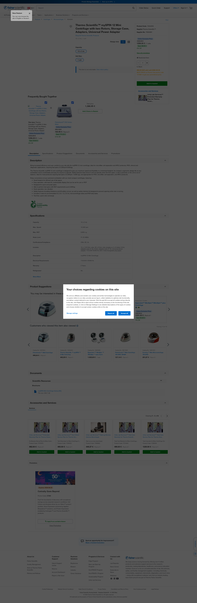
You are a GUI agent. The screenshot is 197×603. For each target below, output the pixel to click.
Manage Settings (72, 313)
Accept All (124, 313)
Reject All (111, 313)
